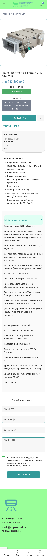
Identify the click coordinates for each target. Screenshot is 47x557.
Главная (6, 14)
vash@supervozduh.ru (15, 527)
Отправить (23, 474)
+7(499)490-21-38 (12, 518)
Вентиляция (19, 14)
